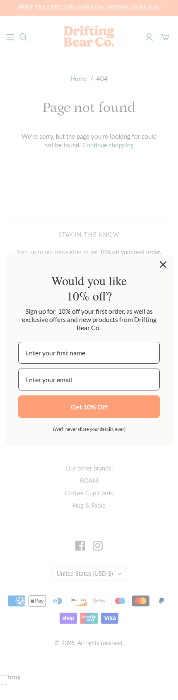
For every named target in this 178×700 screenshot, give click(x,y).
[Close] (163, 264)
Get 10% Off (89, 407)
